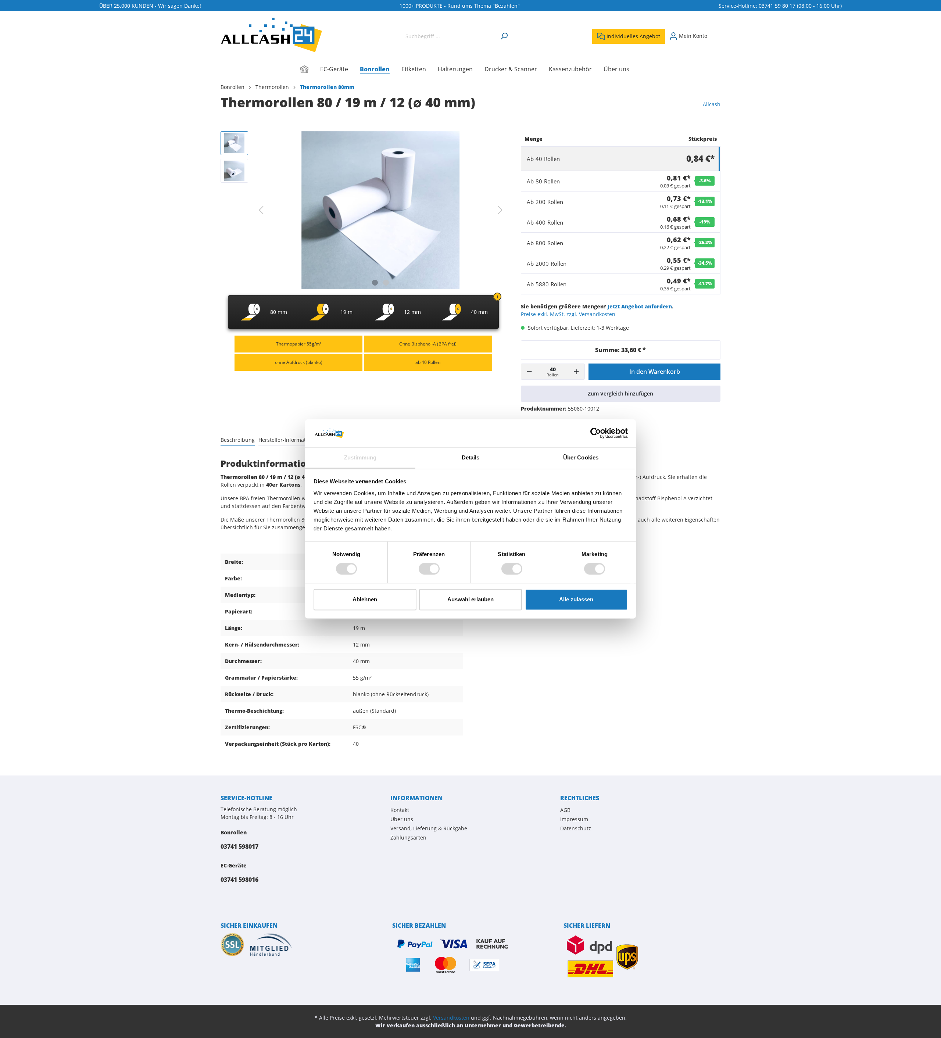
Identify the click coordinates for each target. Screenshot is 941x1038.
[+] (576, 371)
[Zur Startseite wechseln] (271, 35)
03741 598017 (239, 846)
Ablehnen (365, 599)
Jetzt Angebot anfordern (640, 306)
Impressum (574, 819)
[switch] (429, 569)
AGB (565, 809)
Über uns (401, 819)
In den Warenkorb (654, 372)
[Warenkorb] (716, 33)
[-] (529, 371)
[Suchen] (503, 36)
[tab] (238, 439)
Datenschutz (575, 828)
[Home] (310, 70)
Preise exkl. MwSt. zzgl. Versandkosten (568, 314)
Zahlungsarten (408, 837)
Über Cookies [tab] (580, 457)
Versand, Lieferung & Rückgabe (428, 828)
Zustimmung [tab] (360, 457)
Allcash (711, 104)
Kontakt (399, 809)
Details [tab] (471, 457)
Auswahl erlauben (470, 599)
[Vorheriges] (260, 210)
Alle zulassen (576, 599)
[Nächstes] (500, 210)
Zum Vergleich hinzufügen (620, 393)
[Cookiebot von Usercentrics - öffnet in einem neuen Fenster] (595, 433)
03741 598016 (239, 880)
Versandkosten (451, 1017)
